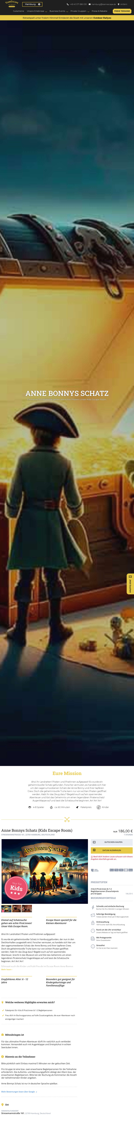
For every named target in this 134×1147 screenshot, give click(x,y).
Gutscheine (18, 11)
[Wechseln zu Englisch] (131, 4)
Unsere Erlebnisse (35, 11)
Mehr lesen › (6, 969)
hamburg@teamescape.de (104, 4)
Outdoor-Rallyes (102, 18)
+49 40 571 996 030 (78, 4)
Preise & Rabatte (99, 11)
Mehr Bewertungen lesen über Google (18, 1092)
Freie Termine (122, 11)
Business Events (57, 11)
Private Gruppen (78, 11)
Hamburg (30, 4)
